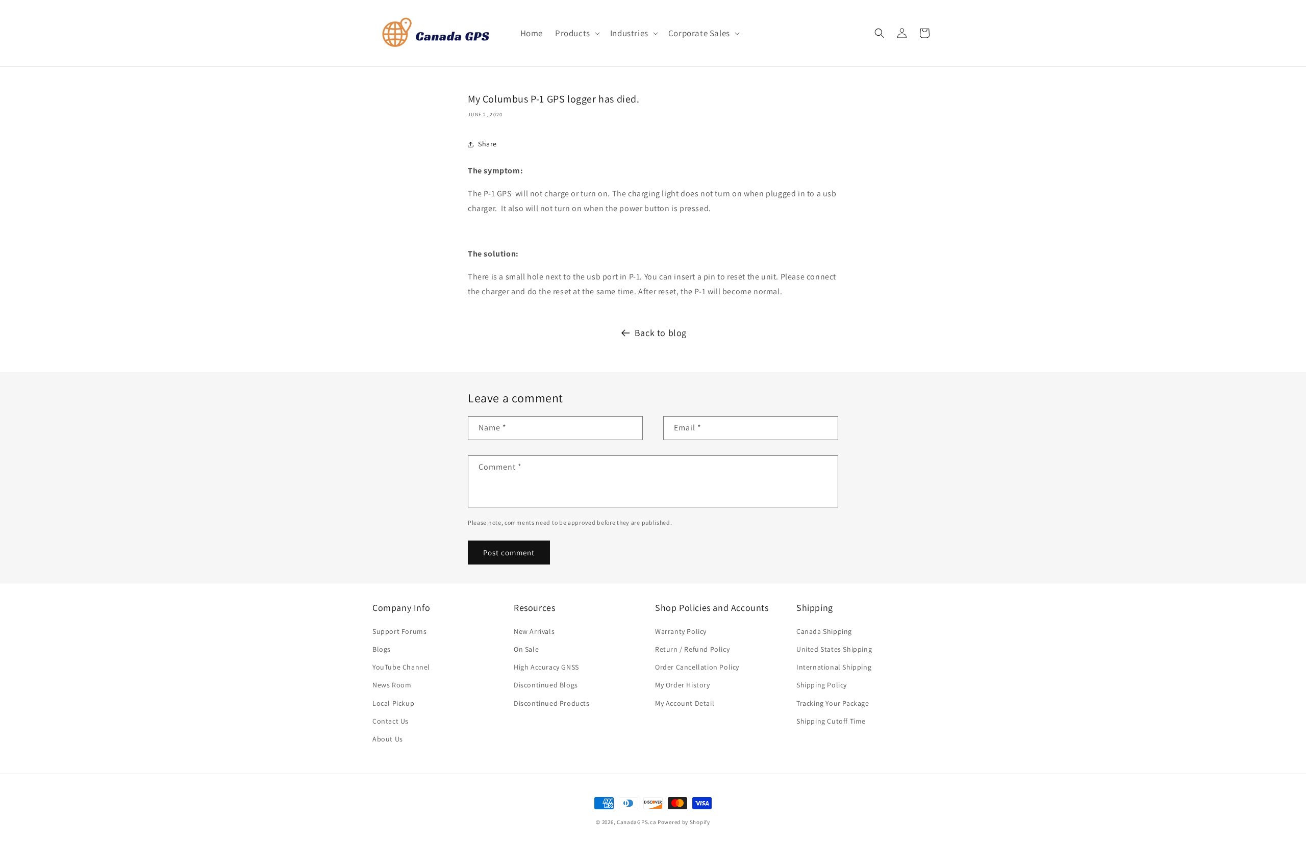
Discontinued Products (552, 703)
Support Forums (399, 631)
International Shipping (833, 667)
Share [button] (487, 143)
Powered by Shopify (684, 822)
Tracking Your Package (832, 703)
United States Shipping (834, 649)
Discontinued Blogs (546, 684)
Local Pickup (393, 703)
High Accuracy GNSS (546, 667)
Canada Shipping (824, 631)
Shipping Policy (821, 684)
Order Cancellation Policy (697, 667)
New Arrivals (534, 631)
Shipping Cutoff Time (831, 721)
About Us (387, 739)
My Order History (682, 684)
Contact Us (390, 721)
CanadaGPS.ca (636, 822)
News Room (391, 684)
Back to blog (661, 333)
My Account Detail (684, 703)
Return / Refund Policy (692, 649)
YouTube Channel (401, 667)
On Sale (526, 649)
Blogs (381, 649)
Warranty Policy (681, 631)
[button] (576, 33)
